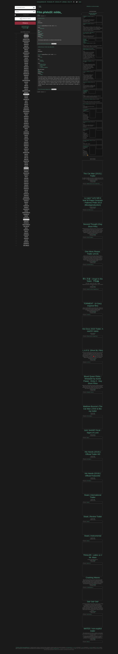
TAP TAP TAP (93, 602)
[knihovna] (60, 2)
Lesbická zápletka (44, 67)
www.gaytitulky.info (41, 1)
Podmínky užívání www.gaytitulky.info (23, 647)
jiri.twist (89, 16)
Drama (41, 60)
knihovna (57, 1)
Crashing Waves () (90, 587)
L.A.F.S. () (85, 71)
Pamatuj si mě (26, 14)
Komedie (40, 31)
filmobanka (50, 1)
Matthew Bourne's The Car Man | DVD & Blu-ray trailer (92, 408)
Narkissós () (85, 23)
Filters (38, 14)
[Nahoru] (116, 652)
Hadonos (97, 647)
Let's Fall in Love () (86, 99)
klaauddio (94, 311)
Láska (41, 66)
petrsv (84, 33)
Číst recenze (43, 43)
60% (39, 70)
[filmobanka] (53, 2)
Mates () (88, 641)
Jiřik (94, 413)
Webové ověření (27, 18)
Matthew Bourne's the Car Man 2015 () (93, 183)
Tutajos (94, 560)
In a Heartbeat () (86, 109)
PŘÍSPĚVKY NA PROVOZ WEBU (93, 6)
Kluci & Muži (40, 33)
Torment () (88, 314)
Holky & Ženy (43, 64)
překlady (64, 1)
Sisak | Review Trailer (93, 517)
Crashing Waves (93, 578)
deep (83, 647)
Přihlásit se (25, 23)
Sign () (88, 437)
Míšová (88, 43)
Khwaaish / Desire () (90, 392)
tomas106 (40, 54)
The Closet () (85, 82)
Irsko (41, 57)
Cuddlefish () (85, 16)
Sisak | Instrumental (92, 536)
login (80, 1)
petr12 (94, 333)
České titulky (40, 35)
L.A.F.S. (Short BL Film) (93, 350)
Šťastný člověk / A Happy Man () (92, 336)
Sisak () (88, 502)
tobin (91, 140)
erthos (75, 647)
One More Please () (90, 264)
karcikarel (40, 25)
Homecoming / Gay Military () (85, 90)
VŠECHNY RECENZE (93, 13)
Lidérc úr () (89, 563)
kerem (89, 121)
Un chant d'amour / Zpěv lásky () (88, 32)
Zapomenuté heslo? (25, 26)
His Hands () (89, 459)
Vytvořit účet (25, 28)
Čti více (39, 43)
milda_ (41, 37)
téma (69, 1)
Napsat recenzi (48, 43)
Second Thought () (86, 140)
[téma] (71, 2)
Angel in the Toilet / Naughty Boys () (93, 289)
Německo (42, 28)
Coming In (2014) (41, 18)
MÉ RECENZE (92, 14)
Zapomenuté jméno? (25, 27)
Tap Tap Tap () (89, 614)
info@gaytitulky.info (70, 647)
